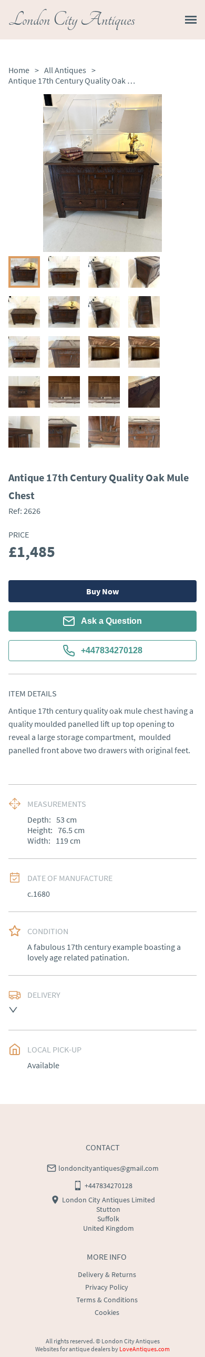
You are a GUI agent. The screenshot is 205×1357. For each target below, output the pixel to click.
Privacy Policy (106, 1287)
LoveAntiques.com (144, 1349)
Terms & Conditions (107, 1299)
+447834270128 (111, 650)
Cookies (107, 1312)
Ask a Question (111, 620)
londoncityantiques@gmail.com (108, 1168)
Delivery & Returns (107, 1274)
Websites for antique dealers (72, 1349)
